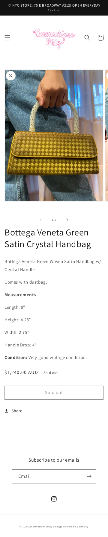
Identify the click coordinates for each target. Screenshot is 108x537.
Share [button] (16, 410)
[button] (7, 37)
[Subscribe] (89, 476)
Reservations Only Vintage (45, 526)
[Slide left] (40, 219)
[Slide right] (67, 219)
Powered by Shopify (76, 526)
